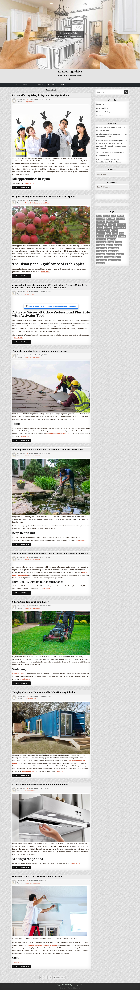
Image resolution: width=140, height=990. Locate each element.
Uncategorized (30, 294)
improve (100, 236)
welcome (100, 263)
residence (110, 254)
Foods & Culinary (31, 203)
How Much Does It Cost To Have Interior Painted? (38, 876)
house (114, 233)
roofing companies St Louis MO (58, 433)
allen (99, 216)
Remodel (51, 85)
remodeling (101, 248)
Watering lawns (18, 673)
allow (106, 216)
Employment (29, 102)
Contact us (100, 104)
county (112, 224)
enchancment (120, 227)
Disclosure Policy (103, 112)
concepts (100, 221)
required (100, 254)
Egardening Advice (70, 33)
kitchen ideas (44, 203)
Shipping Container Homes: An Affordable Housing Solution (44, 692)
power (118, 242)
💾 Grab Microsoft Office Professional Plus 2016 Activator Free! (51, 306)
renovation (113, 251)
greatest (100, 233)
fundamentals (103, 230)
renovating (101, 251)
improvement (111, 236)
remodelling (113, 248)
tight (118, 257)
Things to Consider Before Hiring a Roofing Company (40, 351)
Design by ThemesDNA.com (70, 988)
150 (50, 977)
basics (120, 216)
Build (15, 85)
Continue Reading (22, 187)
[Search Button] (70, 79)
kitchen (122, 236)
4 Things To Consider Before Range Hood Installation (40, 784)
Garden (114, 230)
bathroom (101, 219)
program (100, 245)
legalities (101, 239)
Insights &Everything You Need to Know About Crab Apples (43, 196)
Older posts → (59, 977)
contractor (102, 224)
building (110, 219)
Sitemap (99, 116)
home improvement (32, 357)
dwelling (108, 227)
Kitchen (63, 85)
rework (100, 257)
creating (121, 224)
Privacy (24, 85)
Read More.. (29, 183)
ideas (122, 233)
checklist (120, 219)
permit (111, 242)
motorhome (101, 242)
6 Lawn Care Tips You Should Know (30, 601)
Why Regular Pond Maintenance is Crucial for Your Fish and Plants (47, 449)
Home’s (40, 85)
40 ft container (28, 771)
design (99, 227)
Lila (26, 99)
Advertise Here (102, 108)
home (108, 233)
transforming (114, 260)
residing (119, 254)
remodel (117, 245)
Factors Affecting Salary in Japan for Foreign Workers (40, 95)
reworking (109, 257)
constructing (112, 221)
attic (113, 216)
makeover (112, 239)
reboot (109, 245)
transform (101, 260)
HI (33, 85)
